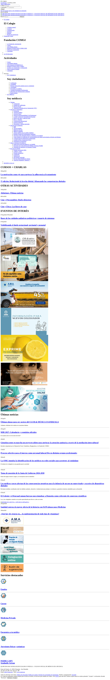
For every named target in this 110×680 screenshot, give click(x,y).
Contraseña (3, 7)
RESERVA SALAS (9, 163)
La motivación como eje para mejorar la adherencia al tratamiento (28, 174)
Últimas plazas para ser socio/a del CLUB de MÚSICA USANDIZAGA (30, 422)
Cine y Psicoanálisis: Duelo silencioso (16, 200)
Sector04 (74, 674)
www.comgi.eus (21, 672)
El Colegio (6, 19)
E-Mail (2, 5)
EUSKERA (4, 2)
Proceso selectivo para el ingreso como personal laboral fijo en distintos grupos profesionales (39, 453)
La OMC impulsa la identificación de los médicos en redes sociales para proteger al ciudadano (39, 461)
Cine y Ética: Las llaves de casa (13, 207)
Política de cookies (33, 674)
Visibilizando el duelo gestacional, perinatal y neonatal (23, 225)
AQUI (57, 676)
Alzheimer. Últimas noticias (12, 193)
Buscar (2, 16)
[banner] (32, 14)
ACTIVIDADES (8, 54)
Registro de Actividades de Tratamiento (48, 674)
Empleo (4, 589)
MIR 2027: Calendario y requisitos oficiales (19, 432)
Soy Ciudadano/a (11, 75)
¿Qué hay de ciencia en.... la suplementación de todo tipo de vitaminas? (30, 514)
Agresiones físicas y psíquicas (13, 646)
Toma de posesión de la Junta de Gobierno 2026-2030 (22, 473)
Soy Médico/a (10, 94)
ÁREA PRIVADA (5, 4)
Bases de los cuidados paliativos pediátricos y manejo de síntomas (27, 218)
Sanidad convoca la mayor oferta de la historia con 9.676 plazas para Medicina (33, 507)
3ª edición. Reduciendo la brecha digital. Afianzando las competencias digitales (33, 181)
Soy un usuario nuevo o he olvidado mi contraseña (13, 10)
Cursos (3, 604)
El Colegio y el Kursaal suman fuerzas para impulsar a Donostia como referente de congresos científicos (43, 496)
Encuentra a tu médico (10, 632)
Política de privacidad (22, 674)
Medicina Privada (8, 618)
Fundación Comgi (8, 36)
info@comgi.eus (8, 672)
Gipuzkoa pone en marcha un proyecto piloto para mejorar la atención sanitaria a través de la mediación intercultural (49, 443)
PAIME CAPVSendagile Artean (8, 662)
